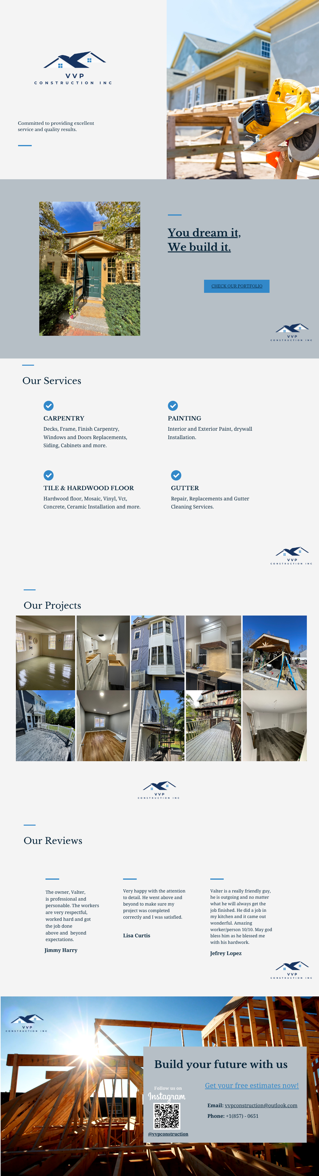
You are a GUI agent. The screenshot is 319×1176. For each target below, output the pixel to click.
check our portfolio (237, 286)
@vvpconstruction (168, 1134)
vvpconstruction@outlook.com (261, 1105)
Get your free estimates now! (252, 1085)
